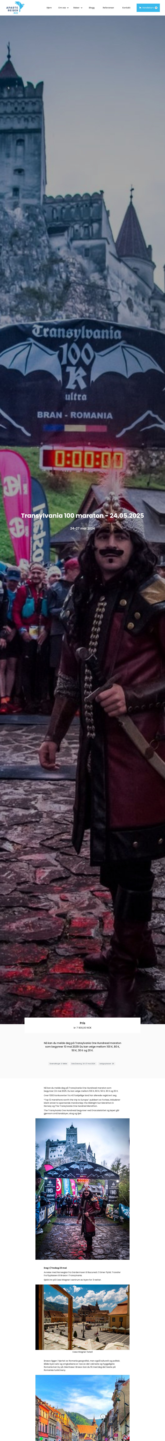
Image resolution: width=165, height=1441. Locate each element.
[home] (15, 8)
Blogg (91, 7)
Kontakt (126, 7)
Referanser (108, 7)
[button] (63, 8)
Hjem (49, 7)
